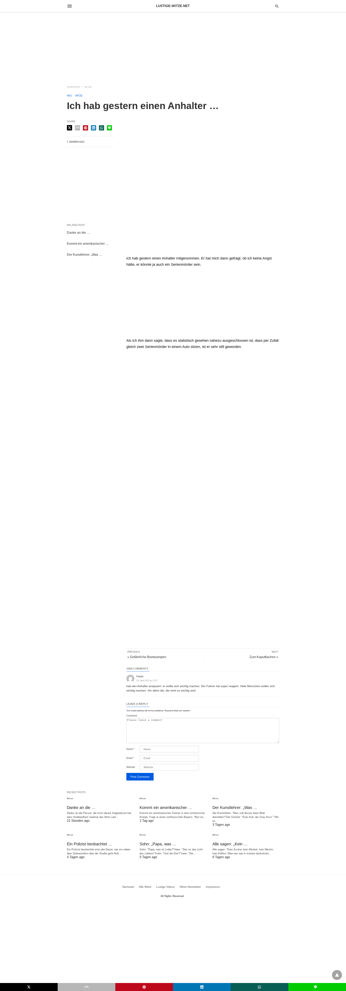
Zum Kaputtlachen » (263, 657)
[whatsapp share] (101, 127)
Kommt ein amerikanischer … (88, 243)
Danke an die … (78, 232)
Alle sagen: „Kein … (230, 844)
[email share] (77, 127)
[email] (86, 987)
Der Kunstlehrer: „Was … (84, 254)
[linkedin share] (93, 127)
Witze (88, 87)
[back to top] (337, 975)
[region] (173, 46)
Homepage (73, 87)
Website (130, 767)
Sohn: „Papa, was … (158, 844)
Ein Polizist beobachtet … (89, 844)
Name (130, 749)
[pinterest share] (85, 127)
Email (130, 758)
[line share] (109, 127)
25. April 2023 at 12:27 (147, 680)
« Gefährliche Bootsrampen (146, 657)
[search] (277, 6)
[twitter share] (69, 127)
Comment (131, 715)
